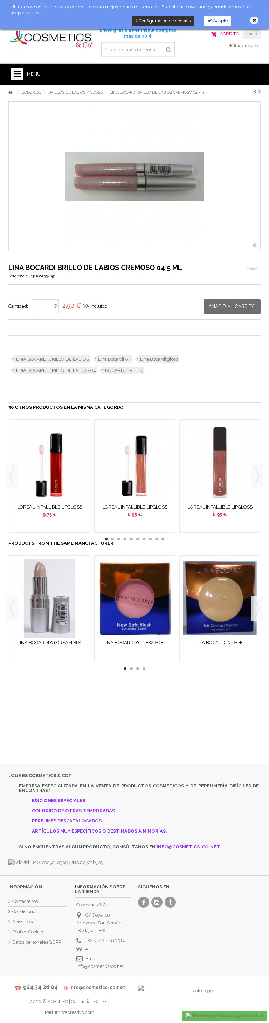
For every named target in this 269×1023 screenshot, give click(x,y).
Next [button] (257, 476)
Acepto (220, 20)
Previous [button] (12, 476)
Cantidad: (18, 306)
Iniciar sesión (247, 45)
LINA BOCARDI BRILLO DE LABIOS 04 (56, 370)
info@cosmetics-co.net (100, 966)
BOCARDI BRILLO (123, 370)
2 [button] (112, 539)
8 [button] (150, 539)
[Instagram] (157, 902)
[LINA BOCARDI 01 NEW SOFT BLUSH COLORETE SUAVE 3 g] (135, 598)
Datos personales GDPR (37, 942)
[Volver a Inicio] (10, 92)
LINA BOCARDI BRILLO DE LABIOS (52, 359)
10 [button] (162, 539)
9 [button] (156, 539)
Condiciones (24, 911)
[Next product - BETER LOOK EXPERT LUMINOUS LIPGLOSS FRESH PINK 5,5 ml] (259, 91)
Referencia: (18, 276)
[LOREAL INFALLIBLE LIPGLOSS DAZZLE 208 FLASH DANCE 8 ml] (220, 462)
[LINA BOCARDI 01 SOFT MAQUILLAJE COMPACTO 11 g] (220, 598)
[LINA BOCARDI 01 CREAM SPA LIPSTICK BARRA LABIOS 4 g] (50, 598)
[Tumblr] (170, 902)
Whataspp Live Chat (240, 1015)
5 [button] (131, 539)
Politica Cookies (28, 932)
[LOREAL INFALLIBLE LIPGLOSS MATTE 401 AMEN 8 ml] (135, 462)
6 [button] (137, 539)
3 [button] (118, 539)
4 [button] (125, 539)
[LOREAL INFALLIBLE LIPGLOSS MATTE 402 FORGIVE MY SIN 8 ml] (50, 462)
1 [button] (106, 539)
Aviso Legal (24, 921)
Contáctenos (25, 901)
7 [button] (144, 539)
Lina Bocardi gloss (159, 359)
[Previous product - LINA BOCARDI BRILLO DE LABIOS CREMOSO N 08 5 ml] (255, 91)
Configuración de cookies (164, 21)
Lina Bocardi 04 (114, 359)
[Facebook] (143, 902)
